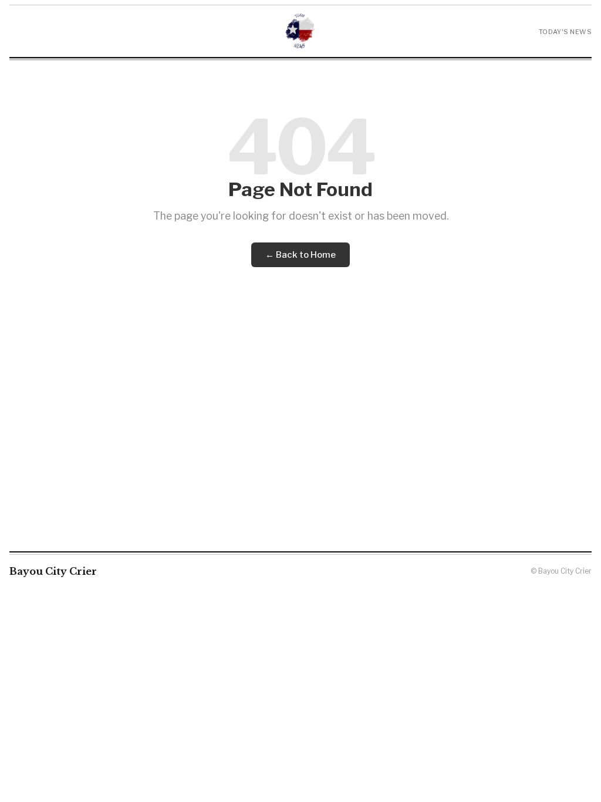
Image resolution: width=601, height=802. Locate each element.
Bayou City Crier (53, 571)
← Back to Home (300, 255)
